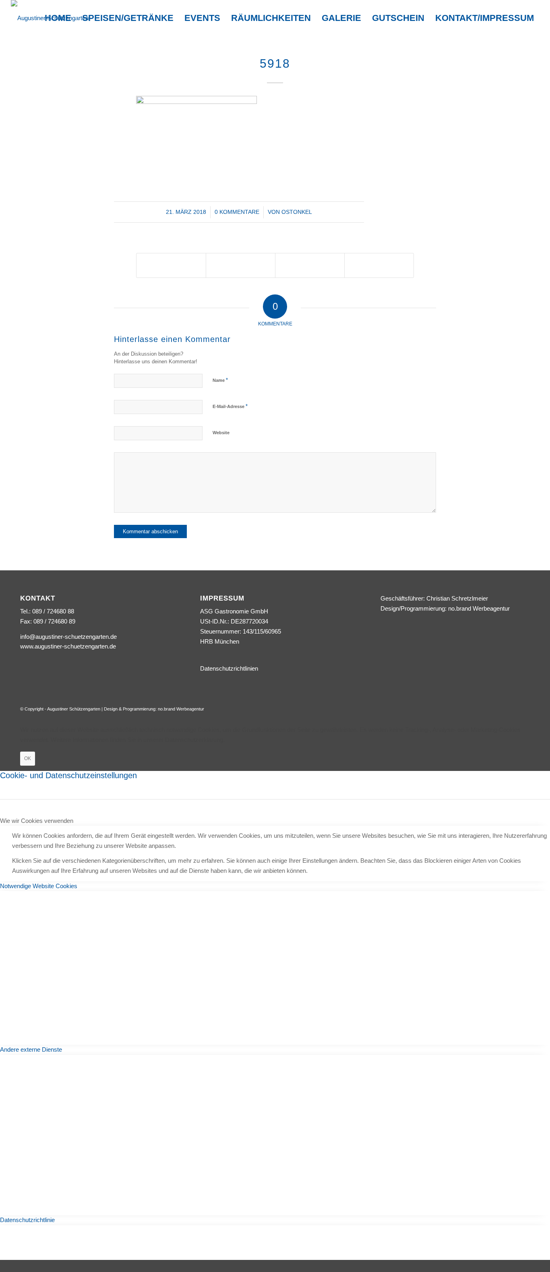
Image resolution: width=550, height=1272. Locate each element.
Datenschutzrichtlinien (229, 668)
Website (221, 432)
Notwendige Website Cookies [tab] (38, 886)
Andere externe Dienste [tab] (31, 1049)
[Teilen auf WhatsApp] (240, 265)
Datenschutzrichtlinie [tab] (27, 1219)
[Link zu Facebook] (524, 708)
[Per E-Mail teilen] (379, 265)
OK (27, 758)
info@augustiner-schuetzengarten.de (68, 636)
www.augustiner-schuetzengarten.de (68, 646)
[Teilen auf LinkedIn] (309, 265)
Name (220, 380)
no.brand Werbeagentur (479, 608)
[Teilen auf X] (171, 265)
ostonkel (296, 212)
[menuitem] (58, 18)
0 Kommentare (237, 212)
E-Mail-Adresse (230, 406)
